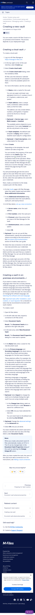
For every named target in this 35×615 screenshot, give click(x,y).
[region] (17, 583)
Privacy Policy (25, 580)
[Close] (31, 575)
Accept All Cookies (17, 589)
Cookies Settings (17, 584)
